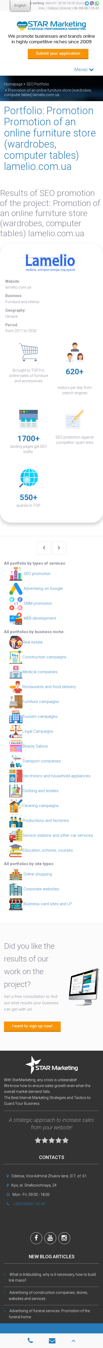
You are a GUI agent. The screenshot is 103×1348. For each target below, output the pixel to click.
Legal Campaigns (37, 731)
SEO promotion (36, 573)
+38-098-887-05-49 (85, 8)
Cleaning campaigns (40, 805)
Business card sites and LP (47, 903)
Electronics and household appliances (56, 776)
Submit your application (58, 53)
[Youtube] (50, 1239)
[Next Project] (59, 548)
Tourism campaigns (40, 716)
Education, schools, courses (47, 850)
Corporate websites (40, 889)
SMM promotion (37, 603)
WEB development (39, 618)
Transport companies (41, 761)
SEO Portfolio (37, 84)
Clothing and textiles (40, 790)
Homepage (13, 84)
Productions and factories (45, 820)
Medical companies (40, 671)
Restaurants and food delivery (49, 686)
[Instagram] (64, 1239)
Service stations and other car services (57, 835)
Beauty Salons (35, 746)
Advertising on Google (42, 588)
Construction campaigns (44, 657)
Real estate (32, 642)
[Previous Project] (44, 548)
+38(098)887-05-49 (29, 1204)
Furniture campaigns (40, 701)
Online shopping (37, 874)
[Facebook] (36, 1239)
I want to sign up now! (32, 1026)
